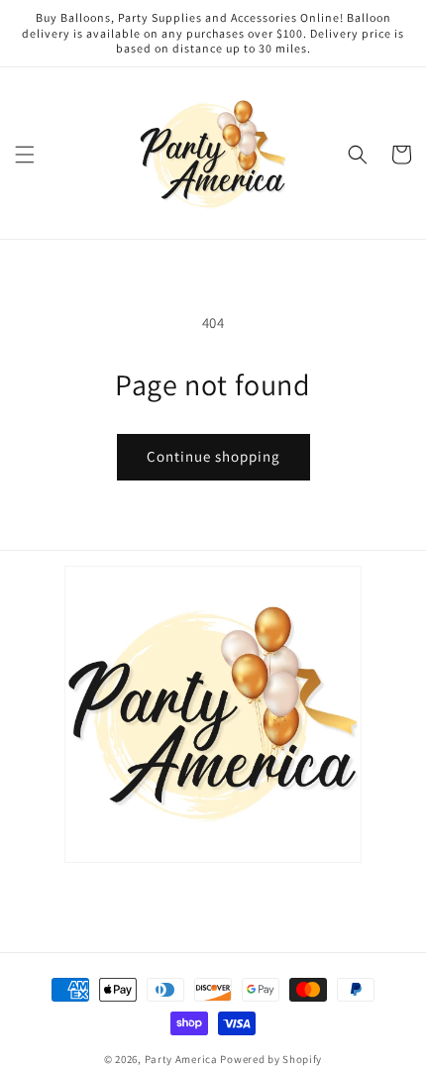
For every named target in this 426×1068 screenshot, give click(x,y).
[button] (25, 154)
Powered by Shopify (271, 1059)
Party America (181, 1059)
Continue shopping (213, 456)
